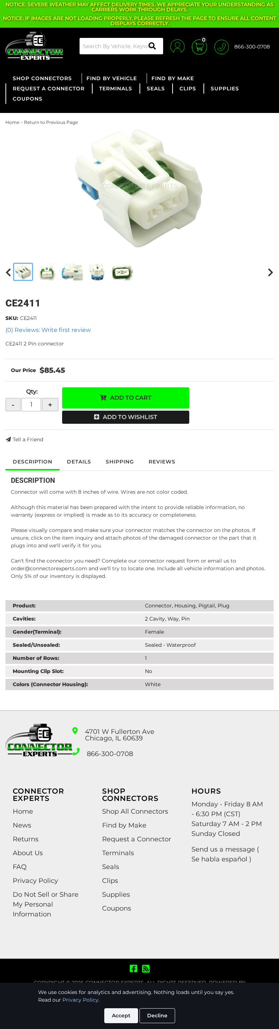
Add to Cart (130, 397)
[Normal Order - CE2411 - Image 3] (72, 272)
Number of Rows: (36, 658)
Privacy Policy (80, 1000)
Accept (121, 1015)
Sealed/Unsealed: (36, 645)
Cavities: (24, 618)
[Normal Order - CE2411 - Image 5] (122, 272)
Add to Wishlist (130, 417)
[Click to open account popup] (177, 46)
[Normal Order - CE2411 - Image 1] (23, 272)
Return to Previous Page (51, 122)
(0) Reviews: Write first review (48, 329)
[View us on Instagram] (146, 969)
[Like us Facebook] (133, 969)
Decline (157, 1015)
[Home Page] (38, 746)
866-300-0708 (110, 754)
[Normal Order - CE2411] (139, 188)
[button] (121, 46)
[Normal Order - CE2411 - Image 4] (97, 272)
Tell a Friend (28, 439)
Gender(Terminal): (37, 632)
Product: (24, 605)
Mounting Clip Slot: (38, 671)
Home (12, 122)
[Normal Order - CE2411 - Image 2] (47, 272)
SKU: (11, 318)
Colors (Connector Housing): (50, 684)
